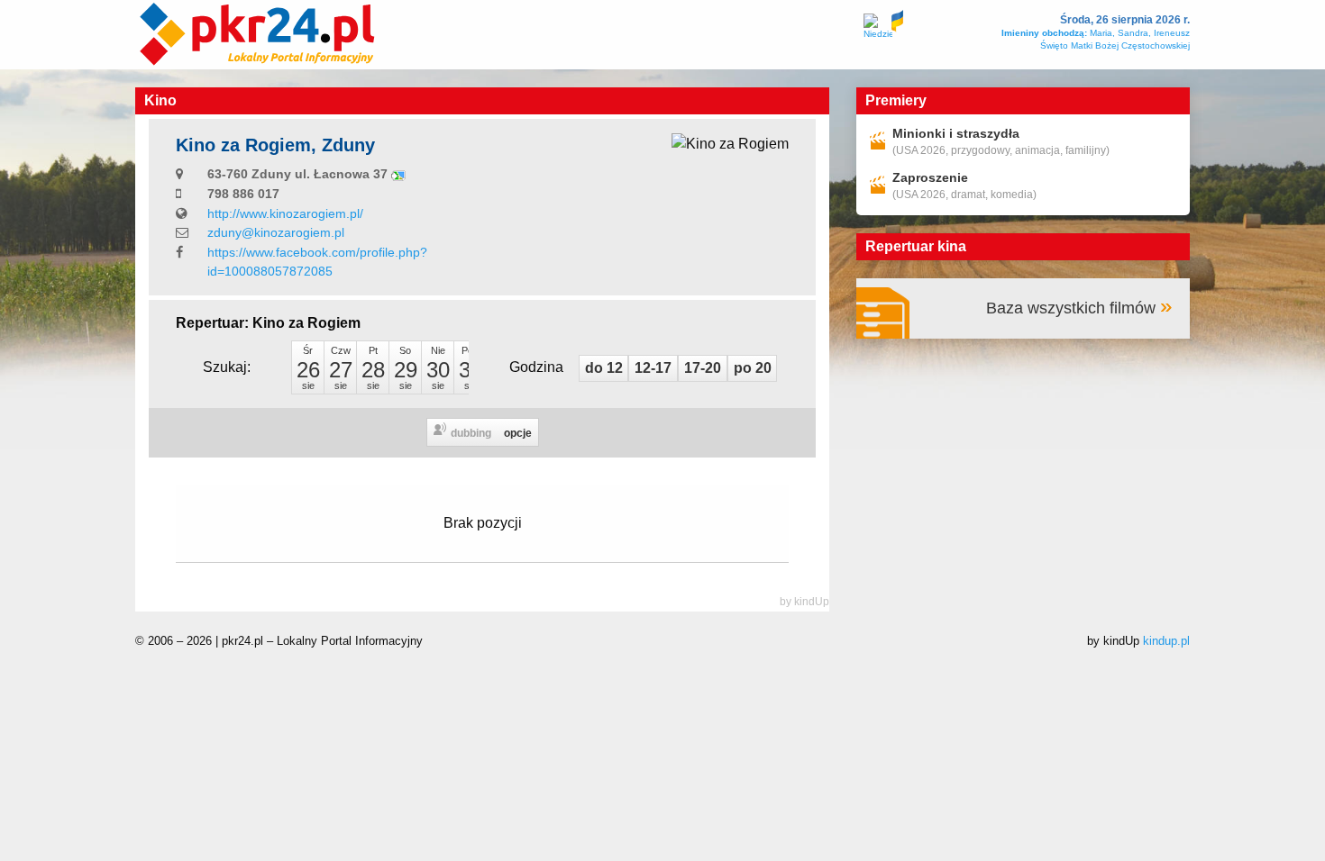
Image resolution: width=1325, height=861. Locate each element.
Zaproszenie (930, 177)
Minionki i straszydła (955, 133)
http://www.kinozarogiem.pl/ (285, 213)
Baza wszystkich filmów (1071, 308)
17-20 (702, 368)
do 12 (604, 368)
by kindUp (804, 601)
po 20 (753, 368)
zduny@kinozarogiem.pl (275, 232)
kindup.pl (1166, 641)
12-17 (653, 368)
